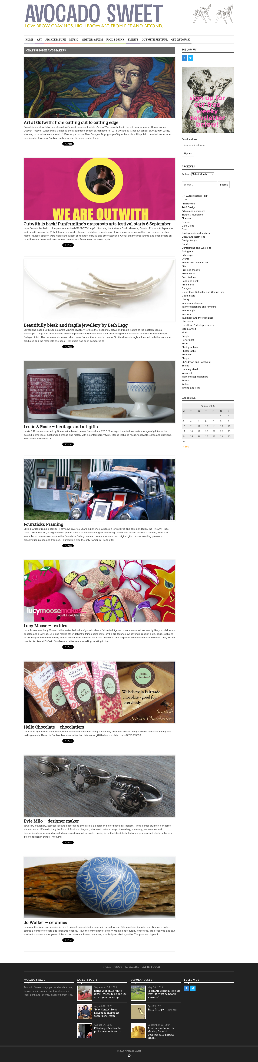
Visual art (187, 373)
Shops (185, 358)
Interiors (186, 314)
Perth (185, 343)
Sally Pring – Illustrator (163, 1009)
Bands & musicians (192, 214)
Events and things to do (195, 262)
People (185, 336)
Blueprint (186, 218)
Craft (184, 229)
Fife (184, 266)
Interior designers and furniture (199, 306)
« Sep (186, 446)
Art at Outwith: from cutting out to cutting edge (71, 122)
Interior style (188, 310)
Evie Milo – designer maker (51, 821)
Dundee (186, 244)
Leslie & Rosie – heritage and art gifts (61, 426)
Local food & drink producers (198, 325)
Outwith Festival (155, 39)
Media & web (189, 328)
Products (186, 354)
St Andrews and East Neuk (196, 361)
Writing (185, 384)
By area (186, 222)
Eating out (187, 251)
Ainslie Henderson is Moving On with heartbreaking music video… (161, 1033)
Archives (186, 174)
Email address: (190, 139)
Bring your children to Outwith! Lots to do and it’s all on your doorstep (110, 994)
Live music (187, 321)
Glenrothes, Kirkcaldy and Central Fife (203, 292)
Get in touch (180, 39)
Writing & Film (92, 39)
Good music (188, 295)
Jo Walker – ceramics (45, 922)
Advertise (132, 966)
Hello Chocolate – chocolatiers (54, 727)
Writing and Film (191, 387)
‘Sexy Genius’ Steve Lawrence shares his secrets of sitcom (107, 1012)
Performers (188, 339)
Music (73, 39)
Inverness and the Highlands (197, 317)
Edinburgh (187, 255)
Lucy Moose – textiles (45, 625)
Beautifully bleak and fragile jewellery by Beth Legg (76, 325)
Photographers (190, 347)
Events (133, 39)
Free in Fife (188, 284)
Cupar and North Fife (193, 236)
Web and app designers (195, 376)
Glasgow (186, 288)
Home (29, 39)
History (185, 299)
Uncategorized (190, 369)
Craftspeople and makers (196, 233)
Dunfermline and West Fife (196, 247)
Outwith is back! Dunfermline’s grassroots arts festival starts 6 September (97, 224)
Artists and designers (193, 211)
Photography (189, 350)
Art (39, 39)
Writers (186, 380)
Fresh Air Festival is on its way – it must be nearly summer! (164, 994)
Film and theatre (191, 269)
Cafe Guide (188, 225)
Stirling (185, 365)
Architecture (55, 39)
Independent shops (192, 303)
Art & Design (189, 207)
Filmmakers (188, 273)
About (118, 966)
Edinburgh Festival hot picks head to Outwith (108, 1030)
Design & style (189, 240)
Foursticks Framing (43, 524)
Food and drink (190, 280)
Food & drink (115, 39)
